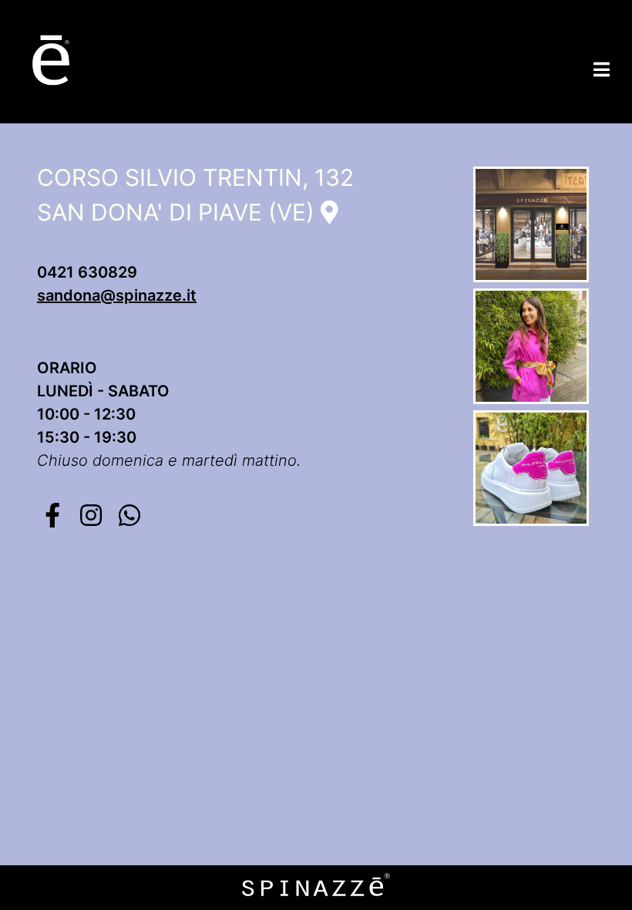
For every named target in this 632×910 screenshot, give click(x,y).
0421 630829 (87, 272)
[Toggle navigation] (601, 69)
